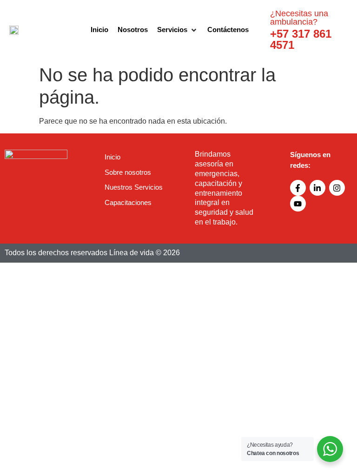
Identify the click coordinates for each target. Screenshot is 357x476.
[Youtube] (298, 204)
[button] (177, 30)
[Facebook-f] (298, 188)
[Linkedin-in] (317, 188)
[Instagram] (337, 188)
